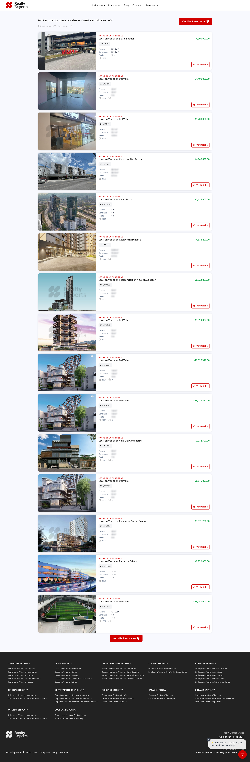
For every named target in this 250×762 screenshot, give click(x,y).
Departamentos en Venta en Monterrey (119, 668)
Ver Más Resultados (193, 21)
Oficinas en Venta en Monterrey (22, 715)
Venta (57, 26)
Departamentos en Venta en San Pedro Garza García (124, 675)
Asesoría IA (152, 5)
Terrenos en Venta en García (20, 675)
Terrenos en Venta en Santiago (21, 668)
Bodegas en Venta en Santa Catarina (70, 715)
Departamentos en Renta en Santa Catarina (73, 698)
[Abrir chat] (242, 754)
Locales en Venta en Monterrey (208, 695)
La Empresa (98, 5)
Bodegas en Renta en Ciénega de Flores (212, 682)
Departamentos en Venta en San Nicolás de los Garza (125, 678)
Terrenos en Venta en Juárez (20, 682)
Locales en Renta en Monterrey (161, 668)
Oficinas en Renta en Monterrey (22, 695)
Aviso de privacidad (15, 752)
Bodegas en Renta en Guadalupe (209, 678)
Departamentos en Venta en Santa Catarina (120, 672)
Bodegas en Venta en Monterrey (69, 718)
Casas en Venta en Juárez (66, 682)
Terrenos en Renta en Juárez (114, 701)
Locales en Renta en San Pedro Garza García (167, 672)
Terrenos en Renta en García (114, 695)
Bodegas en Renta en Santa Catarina (211, 668)
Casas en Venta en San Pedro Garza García (73, 678)
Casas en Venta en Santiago (67, 675)
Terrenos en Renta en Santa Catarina (118, 698)
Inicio (41, 26)
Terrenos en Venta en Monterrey (22, 672)
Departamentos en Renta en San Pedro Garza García (78, 701)
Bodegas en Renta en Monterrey (209, 675)
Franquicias (114, 5)
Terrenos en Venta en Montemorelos (24, 678)
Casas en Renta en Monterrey (161, 695)
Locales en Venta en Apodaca (208, 701)
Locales (49, 26)
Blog (126, 5)
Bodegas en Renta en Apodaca (208, 672)
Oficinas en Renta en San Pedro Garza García (27, 698)
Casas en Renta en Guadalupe (161, 698)
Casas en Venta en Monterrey (68, 668)
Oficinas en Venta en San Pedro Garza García (27, 718)
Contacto (137, 5)
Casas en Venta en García (66, 672)
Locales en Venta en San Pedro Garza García (214, 698)
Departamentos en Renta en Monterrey (72, 695)
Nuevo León (67, 26)
